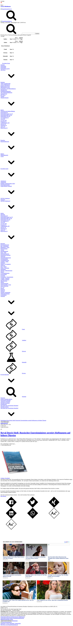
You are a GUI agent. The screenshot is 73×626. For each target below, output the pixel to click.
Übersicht (3, 199)
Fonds (23, 329)
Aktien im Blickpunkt (5, 83)
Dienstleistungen (4, 251)
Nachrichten (3, 66)
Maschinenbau (4, 280)
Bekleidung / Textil (5, 247)
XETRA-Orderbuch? (5, 201)
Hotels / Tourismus (5, 268)
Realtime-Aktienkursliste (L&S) (8, 183)
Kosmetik (3, 275)
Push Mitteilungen (5, 421)
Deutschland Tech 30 (5, 116)
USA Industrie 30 (4, 117)
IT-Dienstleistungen (5, 273)
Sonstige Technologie (5, 292)
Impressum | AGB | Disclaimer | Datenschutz (11, 623)
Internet (2, 271)
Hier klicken (3, 496)
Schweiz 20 (3, 124)
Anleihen (24, 340)
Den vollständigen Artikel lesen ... (8, 443)
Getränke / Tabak (4, 261)
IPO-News (3, 95)
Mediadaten (15, 620)
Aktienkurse (3, 181)
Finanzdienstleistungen (6, 257)
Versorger (3, 296)
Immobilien (3, 269)
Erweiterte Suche (6, 63)
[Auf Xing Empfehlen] (54, 507)
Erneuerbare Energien (5, 255)
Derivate (24, 351)
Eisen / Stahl (3, 252)
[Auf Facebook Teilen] (11, 507)
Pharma (2, 288)
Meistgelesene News (5, 87)
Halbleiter (3, 262)
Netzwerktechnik (4, 286)
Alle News (3, 70)
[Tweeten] (32, 507)
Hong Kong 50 (4, 128)
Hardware (3, 265)
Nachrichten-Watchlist (6, 400)
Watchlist (24, 396)
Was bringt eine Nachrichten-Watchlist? (9, 405)
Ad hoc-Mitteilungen (6, 6)
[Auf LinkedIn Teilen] (11, 518)
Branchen (3, 140)
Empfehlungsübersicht (6, 91)
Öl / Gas (2, 287)
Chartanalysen (4, 93)
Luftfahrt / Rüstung (5, 279)
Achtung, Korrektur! (5, 478)
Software (3, 291)
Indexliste (3, 214)
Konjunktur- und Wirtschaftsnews (8, 88)
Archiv (2, 156)
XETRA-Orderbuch (5, 198)
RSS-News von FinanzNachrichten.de (9, 624)
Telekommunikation (5, 293)
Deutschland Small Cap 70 (7, 113)
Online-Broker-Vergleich (6, 186)
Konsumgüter (4, 274)
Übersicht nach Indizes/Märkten (8, 111)
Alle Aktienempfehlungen (6, 92)
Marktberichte (4, 90)
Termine (2, 96)
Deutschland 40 (4, 112)
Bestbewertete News (5, 86)
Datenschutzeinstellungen (6, 620)
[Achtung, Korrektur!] (14, 476)
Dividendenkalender (5, 184)
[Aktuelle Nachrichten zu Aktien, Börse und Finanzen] (6, 9)
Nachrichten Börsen (5, 618)
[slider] (3, 428)
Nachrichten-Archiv (8, 619)
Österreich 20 (4, 125)
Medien (2, 153)
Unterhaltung (3, 295)
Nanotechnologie (4, 283)
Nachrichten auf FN (5, 68)
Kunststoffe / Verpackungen (7, 277)
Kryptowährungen (5, 374)
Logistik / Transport (5, 278)
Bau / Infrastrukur (5, 246)
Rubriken (3, 82)
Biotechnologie (4, 248)
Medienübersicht (4, 155)
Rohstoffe (3, 289)
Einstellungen (4, 404)
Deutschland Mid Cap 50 (6, 115)
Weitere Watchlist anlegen (6, 399)
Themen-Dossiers (4, 97)
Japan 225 (3, 126)
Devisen (24, 373)
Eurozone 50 (3, 121)
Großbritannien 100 (5, 122)
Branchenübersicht (5, 141)
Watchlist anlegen (4, 406)
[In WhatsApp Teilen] (32, 518)
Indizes (2, 110)
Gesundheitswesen (5, 260)
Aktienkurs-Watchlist (5, 401)
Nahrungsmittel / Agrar (6, 284)
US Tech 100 (4, 120)
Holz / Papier (3, 266)
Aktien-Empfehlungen (15, 618)
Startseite (3, 64)
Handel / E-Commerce (6, 264)
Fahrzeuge (3, 256)
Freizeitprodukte (4, 259)
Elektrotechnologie (5, 253)
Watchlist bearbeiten (5, 403)
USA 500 (3, 119)
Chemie (2, 250)
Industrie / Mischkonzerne (6, 270)
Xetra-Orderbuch (11, 616)
